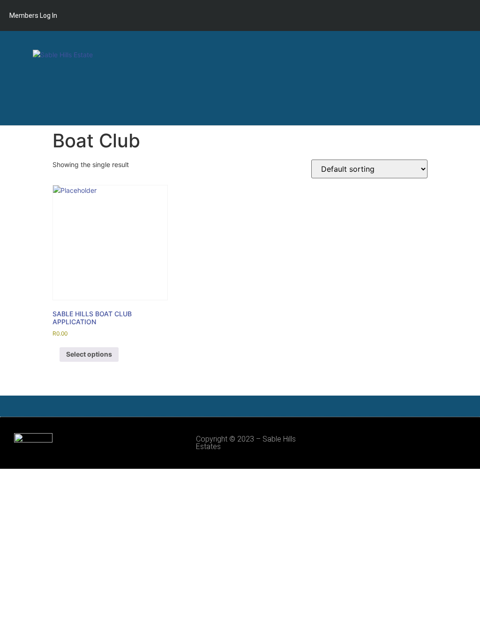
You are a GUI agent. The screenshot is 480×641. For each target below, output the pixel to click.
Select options (89, 354)
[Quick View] (56, 354)
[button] (464, 78)
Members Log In (33, 15)
